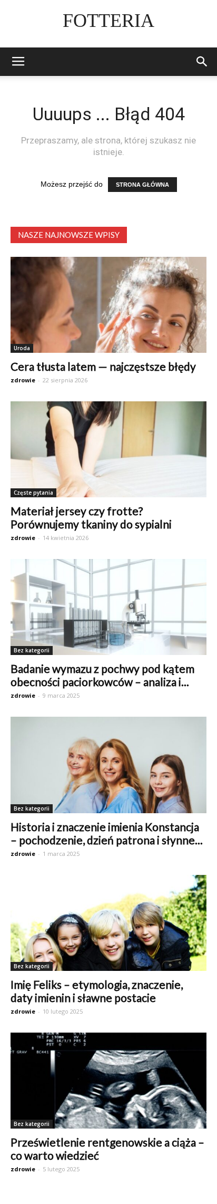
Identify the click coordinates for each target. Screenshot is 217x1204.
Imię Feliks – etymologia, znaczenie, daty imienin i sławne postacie (97, 991)
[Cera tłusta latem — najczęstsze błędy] (108, 305)
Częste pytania (33, 492)
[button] (202, 61)
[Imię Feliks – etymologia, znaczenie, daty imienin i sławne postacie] (108, 923)
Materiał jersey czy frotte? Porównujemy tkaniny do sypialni (91, 517)
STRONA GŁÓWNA (142, 184)
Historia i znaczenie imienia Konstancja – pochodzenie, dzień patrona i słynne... (107, 833)
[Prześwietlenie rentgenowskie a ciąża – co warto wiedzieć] (108, 1081)
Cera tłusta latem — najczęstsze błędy (103, 366)
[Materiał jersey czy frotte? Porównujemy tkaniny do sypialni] (108, 449)
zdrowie (23, 380)
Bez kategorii (32, 650)
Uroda (22, 348)
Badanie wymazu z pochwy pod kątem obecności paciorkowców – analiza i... (102, 675)
